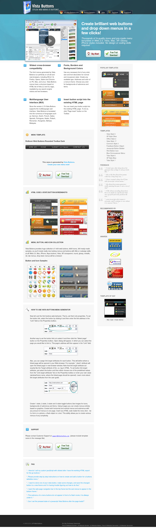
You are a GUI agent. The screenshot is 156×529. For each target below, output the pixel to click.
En (63, 523)
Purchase (70, 523)
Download (77, 523)
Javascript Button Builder (115, 148)
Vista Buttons (69, 162)
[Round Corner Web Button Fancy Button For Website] (115, 117)
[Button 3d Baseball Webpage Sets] (42, 281)
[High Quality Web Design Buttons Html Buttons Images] (73, 226)
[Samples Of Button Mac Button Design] (73, 207)
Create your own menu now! (59, 164)
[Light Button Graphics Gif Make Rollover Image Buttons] (74, 281)
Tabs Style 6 (111, 155)
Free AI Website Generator (110, 525)
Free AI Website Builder (69, 525)
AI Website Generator (126, 525)
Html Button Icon (113, 151)
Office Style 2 (111, 139)
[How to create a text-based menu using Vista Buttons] (50, 41)
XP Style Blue (111, 158)
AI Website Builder (83, 525)
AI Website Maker (95, 525)
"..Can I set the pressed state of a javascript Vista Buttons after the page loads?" (56, 501)
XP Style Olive (112, 136)
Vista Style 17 (111, 141)
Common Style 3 (113, 143)
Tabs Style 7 (111, 160)
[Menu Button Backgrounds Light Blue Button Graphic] (43, 226)
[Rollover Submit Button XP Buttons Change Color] (115, 79)
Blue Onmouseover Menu (116, 153)
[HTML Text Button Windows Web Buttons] (115, 321)
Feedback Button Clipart (115, 146)
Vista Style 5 (111, 134)
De (65, 523)
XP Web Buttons (37, 523)
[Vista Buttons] (41, 13)
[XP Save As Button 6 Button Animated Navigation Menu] (43, 207)
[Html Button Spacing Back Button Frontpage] (115, 98)
